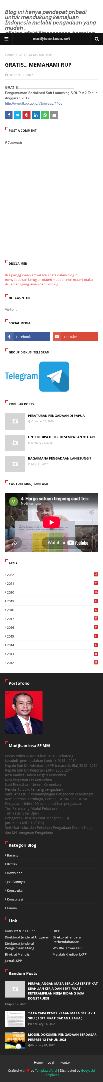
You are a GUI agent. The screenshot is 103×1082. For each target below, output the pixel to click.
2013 (52, 654)
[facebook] (27, 336)
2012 (52, 662)
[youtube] (75, 336)
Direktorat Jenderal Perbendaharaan (67, 939)
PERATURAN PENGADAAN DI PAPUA (56, 415)
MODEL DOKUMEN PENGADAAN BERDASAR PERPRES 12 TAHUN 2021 (62, 1037)
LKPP (56, 931)
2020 (52, 592)
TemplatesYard (46, 1070)
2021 (52, 583)
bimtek (12, 864)
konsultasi (15, 899)
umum (12, 908)
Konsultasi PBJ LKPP (20, 931)
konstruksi (15, 890)
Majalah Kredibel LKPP (70, 954)
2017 (52, 618)
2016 (52, 627)
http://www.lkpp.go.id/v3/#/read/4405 (33, 103)
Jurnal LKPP (13, 960)
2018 (52, 610)
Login (52, 1062)
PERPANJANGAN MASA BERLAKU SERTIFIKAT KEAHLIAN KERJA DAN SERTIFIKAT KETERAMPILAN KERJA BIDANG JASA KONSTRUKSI (63, 991)
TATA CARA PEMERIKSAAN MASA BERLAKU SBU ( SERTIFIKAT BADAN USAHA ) (61, 1015)
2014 (52, 645)
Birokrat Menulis (17, 954)
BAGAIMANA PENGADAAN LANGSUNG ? (59, 458)
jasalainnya (16, 881)
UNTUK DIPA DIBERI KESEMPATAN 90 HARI (61, 437)
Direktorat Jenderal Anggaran (27, 937)
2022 (52, 574)
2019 (52, 601)
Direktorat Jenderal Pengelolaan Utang (19, 945)
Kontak (65, 1062)
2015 (52, 636)
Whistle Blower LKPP (68, 948)
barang (12, 855)
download (14, 873)
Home (9, 55)
